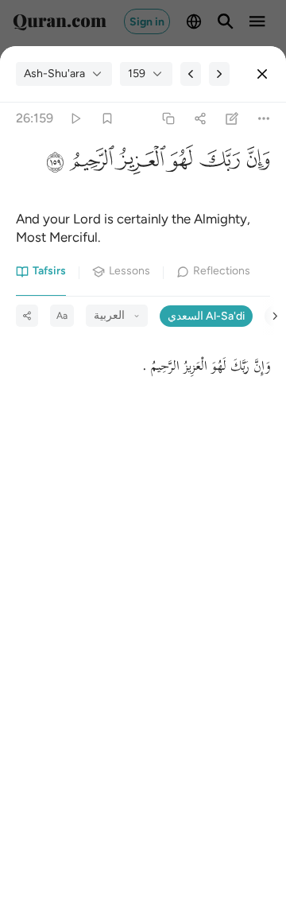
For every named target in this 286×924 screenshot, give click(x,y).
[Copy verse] (168, 119)
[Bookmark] (107, 119)
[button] (255, 164)
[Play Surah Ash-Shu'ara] (75, 119)
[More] (264, 119)
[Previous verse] (190, 74)
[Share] (200, 119)
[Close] (262, 74)
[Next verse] (219, 74)
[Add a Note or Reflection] (232, 119)
